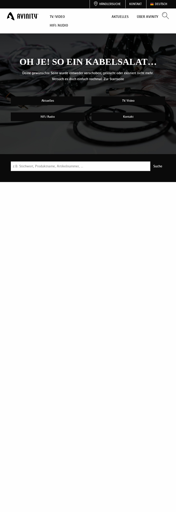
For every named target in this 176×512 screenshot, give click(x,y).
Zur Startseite (114, 79)
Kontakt (135, 4)
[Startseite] (23, 16)
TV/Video (57, 17)
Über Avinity (147, 17)
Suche (157, 166)
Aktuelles (120, 17)
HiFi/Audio (59, 25)
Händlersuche (110, 4)
